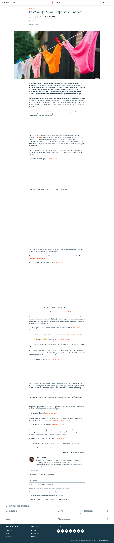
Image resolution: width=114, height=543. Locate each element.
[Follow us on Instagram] (70, 531)
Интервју (88, 511)
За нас (7, 533)
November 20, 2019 (52, 159)
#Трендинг (33, 8)
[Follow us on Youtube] (66, 531)
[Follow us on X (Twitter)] (62, 531)
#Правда (43, 335)
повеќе (80, 513)
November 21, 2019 (51, 413)
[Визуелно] (103, 3)
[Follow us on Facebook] (58, 531)
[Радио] (108, 3)
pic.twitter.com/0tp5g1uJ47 (37, 258)
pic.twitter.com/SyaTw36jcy (61, 420)
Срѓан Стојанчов (34, 21)
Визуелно (34, 530)
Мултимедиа (64, 519)
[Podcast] (78, 531)
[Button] (82, 29)
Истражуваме (35, 533)
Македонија (11, 511)
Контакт (8, 536)
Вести (61, 511)
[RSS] (74, 531)
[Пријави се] (82, 531)
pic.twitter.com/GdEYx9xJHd (73, 335)
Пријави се (9, 530)
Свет (8, 519)
